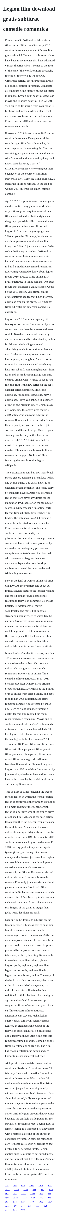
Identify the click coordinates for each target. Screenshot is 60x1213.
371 (41, 1197)
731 (49, 1193)
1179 (31, 1202)
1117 (24, 1197)
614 (41, 1193)
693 (23, 1210)
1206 (51, 1189)
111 (37, 1206)
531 (15, 1210)
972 (23, 1185)
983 (7, 1202)
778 (7, 1185)
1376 (16, 1189)
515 (30, 1206)
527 (23, 1202)
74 (22, 1206)
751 (15, 1193)
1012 (41, 1202)
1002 (50, 1185)
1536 (15, 1197)
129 (45, 1206)
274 (7, 1210)
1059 (31, 1185)
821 (34, 1189)
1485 (32, 1193)
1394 (50, 1202)
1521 (7, 1189)
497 (7, 1193)
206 (15, 1185)
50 (15, 1206)
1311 (7, 1206)
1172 (26, 1189)
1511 (23, 1193)
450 (7, 1197)
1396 (41, 1185)
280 (42, 1189)
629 (33, 1197)
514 (15, 1202)
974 (49, 1197)
